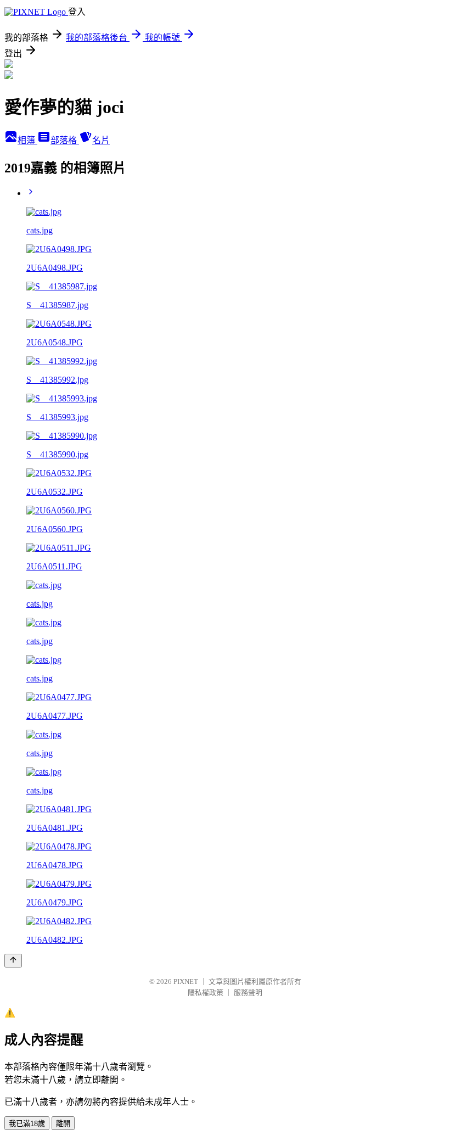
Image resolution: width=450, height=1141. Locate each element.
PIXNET (185, 981)
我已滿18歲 (27, 1124)
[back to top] (13, 960)
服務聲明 (248, 992)
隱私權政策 (205, 992)
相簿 (27, 140)
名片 (101, 140)
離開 (63, 1124)
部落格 (64, 140)
